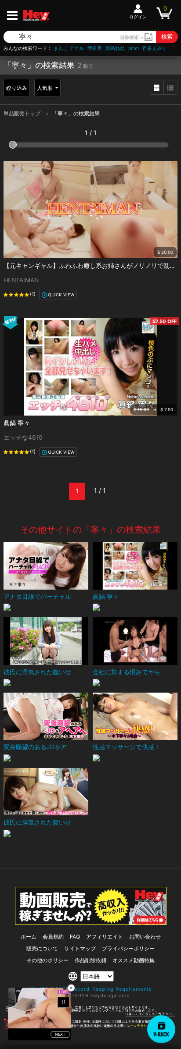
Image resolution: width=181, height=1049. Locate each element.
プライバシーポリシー (128, 948)
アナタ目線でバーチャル (37, 596)
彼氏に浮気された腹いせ (37, 672)
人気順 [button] (45, 88)
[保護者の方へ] (90, 1015)
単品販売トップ (23, 113)
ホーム (28, 936)
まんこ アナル (69, 48)
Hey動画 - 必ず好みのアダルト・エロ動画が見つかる (36, 15)
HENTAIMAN (21, 280)
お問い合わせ (145, 936)
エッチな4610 (23, 437)
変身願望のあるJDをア (35, 746)
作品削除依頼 (90, 960)
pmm (133, 48)
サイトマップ (80, 948)
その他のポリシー (47, 960)
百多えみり (154, 48)
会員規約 (53, 936)
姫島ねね (115, 48)
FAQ (75, 936)
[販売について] (91, 922)
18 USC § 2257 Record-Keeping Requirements (90, 989)
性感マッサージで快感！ (126, 746)
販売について (42, 948)
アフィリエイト (104, 936)
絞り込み (16, 88)
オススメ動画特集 (133, 960)
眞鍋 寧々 (17, 423)
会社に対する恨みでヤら (126, 672)
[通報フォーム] (90, 1027)
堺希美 (94, 48)
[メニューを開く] (12, 15)
